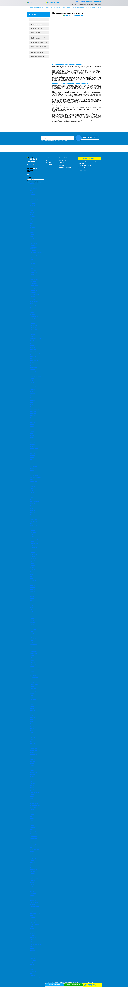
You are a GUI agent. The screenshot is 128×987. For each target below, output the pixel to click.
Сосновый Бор (33, 679)
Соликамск (33, 675)
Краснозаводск (34, 833)
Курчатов (32, 398)
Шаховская (33, 888)
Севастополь (33, 649)
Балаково (32, 604)
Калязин (32, 829)
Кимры (31, 459)
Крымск (32, 406)
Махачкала (33, 365)
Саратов (32, 209)
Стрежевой (33, 692)
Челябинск (33, 185)
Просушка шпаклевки (36, 24)
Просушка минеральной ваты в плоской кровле (39, 47)
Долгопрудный (34, 539)
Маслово (32, 964)
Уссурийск (32, 745)
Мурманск (32, 345)
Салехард (32, 622)
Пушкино (32, 231)
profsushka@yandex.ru (84, 168)
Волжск (32, 768)
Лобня (31, 380)
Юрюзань (32, 790)
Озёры (31, 842)
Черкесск (32, 556)
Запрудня (32, 877)
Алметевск (33, 638)
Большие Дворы (34, 921)
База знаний (68, 7)
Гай (30, 307)
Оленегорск (33, 270)
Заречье (32, 911)
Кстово (31, 404)
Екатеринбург (33, 525)
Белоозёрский (33, 869)
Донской (32, 536)
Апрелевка (33, 629)
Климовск (32, 441)
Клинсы (32, 437)
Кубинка (32, 402)
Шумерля (32, 662)
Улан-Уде (32, 737)
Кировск (32, 446)
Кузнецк (32, 391)
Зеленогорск (33, 800)
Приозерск (33, 196)
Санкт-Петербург (34, 682)
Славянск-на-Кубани (35, 668)
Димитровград (34, 543)
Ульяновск (32, 739)
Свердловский (34, 902)
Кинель (32, 457)
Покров (32, 238)
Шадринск (32, 657)
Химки (31, 499)
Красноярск (33, 411)
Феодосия (32, 314)
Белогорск (32, 589)
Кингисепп (32, 453)
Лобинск (32, 382)
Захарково (32, 958)
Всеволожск (33, 774)
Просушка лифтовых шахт (37, 52)
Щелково (32, 203)
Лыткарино (33, 371)
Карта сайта (49, 164)
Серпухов (32, 648)
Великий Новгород (35, 750)
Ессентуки (32, 512)
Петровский (33, 245)
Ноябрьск (32, 277)
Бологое (32, 578)
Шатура (32, 660)
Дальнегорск (33, 547)
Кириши (32, 452)
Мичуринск (33, 356)
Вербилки (32, 904)
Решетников (33, 937)
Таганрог (32, 703)
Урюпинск (32, 743)
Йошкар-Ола (33, 789)
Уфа (31, 190)
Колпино (32, 431)
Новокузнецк (33, 287)
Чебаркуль (32, 561)
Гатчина (32, 309)
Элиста (32, 517)
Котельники (33, 831)
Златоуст (32, 811)
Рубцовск (32, 219)
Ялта (31, 781)
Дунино (32, 957)
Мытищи (32, 340)
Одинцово (32, 274)
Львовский (32, 880)
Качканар (32, 483)
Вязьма (32, 776)
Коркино (32, 426)
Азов (31, 609)
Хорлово (32, 899)
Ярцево (32, 785)
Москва (35, 168)
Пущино (32, 234)
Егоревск (32, 527)
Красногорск (33, 413)
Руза (31, 218)
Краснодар (33, 415)
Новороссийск (33, 283)
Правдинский (33, 886)
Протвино (32, 194)
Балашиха (32, 602)
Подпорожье (33, 240)
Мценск (32, 362)
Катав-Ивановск (34, 466)
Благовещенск (33, 582)
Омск (31, 268)
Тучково (32, 864)
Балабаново (33, 605)
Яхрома (32, 860)
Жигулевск (33, 807)
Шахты (31, 659)
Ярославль (32, 787)
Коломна (32, 433)
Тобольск (32, 715)
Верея (31, 820)
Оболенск (32, 922)
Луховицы (32, 373)
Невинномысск (34, 321)
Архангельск (33, 627)
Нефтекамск (33, 327)
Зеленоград (33, 801)
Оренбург (32, 263)
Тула (31, 724)
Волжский (32, 770)
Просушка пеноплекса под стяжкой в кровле (38, 37)
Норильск (32, 296)
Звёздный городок (35, 913)
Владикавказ (33, 754)
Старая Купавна (34, 684)
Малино (32, 928)
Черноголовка (33, 554)
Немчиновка (33, 971)
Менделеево (33, 900)
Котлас (31, 420)
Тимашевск (33, 714)
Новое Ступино (34, 838)
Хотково (32, 497)
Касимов (32, 468)
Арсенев (32, 618)
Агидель (32, 814)
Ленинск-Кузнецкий (35, 386)
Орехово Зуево (34, 844)
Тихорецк (32, 710)
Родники (32, 915)
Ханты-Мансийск (34, 501)
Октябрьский (33, 272)
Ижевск (32, 484)
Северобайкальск (34, 651)
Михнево (32, 882)
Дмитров (32, 541)
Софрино (32, 873)
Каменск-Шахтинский (36, 477)
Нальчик (32, 331)
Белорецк (32, 587)
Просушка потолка (31, 7)
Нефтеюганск (33, 325)
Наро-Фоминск (34, 329)
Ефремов (32, 528)
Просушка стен (39, 7)
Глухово (32, 967)
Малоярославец (34, 364)
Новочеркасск (33, 292)
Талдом (32, 851)
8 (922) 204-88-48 (93, 1)
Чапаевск (32, 565)
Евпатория (32, 510)
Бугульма (32, 569)
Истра (31, 490)
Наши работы (82, 4)
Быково (32, 891)
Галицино (32, 310)
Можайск (32, 347)
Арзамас (32, 615)
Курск (31, 395)
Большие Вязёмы (34, 878)
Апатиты (32, 631)
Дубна (31, 534)
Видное (32, 752)
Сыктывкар (33, 699)
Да (27, 172)
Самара (32, 620)
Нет (30, 172)
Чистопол (32, 552)
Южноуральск (33, 794)
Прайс (74, 4)
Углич (31, 734)
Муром (31, 343)
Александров (33, 644)
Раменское (33, 227)
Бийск (31, 583)
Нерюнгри (32, 323)
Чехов (31, 855)
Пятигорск (32, 229)
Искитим (32, 492)
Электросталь (33, 521)
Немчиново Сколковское (33, 954)
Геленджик (33, 305)
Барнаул (32, 598)
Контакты (90, 4)
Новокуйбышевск (34, 288)
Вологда (32, 765)
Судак (31, 695)
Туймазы (32, 728)
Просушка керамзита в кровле (39, 42)
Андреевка (33, 893)
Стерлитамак (33, 690)
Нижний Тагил (33, 299)
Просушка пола (46, 7)
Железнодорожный (35, 805)
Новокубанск (33, 290)
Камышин (32, 474)
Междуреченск (34, 360)
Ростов (31, 221)
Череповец (33, 558)
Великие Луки (33, 748)
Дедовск (32, 545)
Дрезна (32, 825)
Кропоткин (33, 408)
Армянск (32, 624)
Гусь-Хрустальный (35, 505)
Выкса (31, 779)
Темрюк (32, 708)
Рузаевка (32, 216)
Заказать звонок (89, 138)
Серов (31, 646)
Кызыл (31, 387)
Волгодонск (33, 759)
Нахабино (32, 334)
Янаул (31, 816)
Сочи (31, 673)
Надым (31, 336)
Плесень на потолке (36, 19)
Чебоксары (33, 560)
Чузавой (32, 549)
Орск (31, 261)
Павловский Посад (35, 255)
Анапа (31, 635)
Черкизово (33, 935)
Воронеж (32, 187)
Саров (31, 207)
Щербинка (32, 205)
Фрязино (32, 312)
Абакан (32, 978)
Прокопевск (33, 198)
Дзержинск (33, 532)
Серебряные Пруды (35, 849)
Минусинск (33, 351)
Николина (32, 943)
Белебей (32, 593)
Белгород (32, 591)
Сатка (31, 201)
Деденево (32, 908)
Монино (32, 866)
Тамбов (32, 706)
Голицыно (32, 823)
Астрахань (32, 611)
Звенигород (33, 812)
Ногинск (32, 298)
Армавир (32, 626)
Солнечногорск (34, 677)
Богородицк (33, 580)
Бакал (31, 607)
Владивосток (33, 757)
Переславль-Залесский (36, 252)
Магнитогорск (33, 367)
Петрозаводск (33, 243)
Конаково (32, 430)
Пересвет (32, 845)
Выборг (32, 778)
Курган (31, 397)
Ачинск (32, 640)
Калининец (33, 827)
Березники (32, 585)
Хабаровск (32, 503)
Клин (31, 439)
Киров (31, 450)
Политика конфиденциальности (79, 7)
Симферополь (33, 664)
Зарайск (32, 796)
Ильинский (33, 895)
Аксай (31, 642)
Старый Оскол (34, 686)
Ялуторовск (33, 783)
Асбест (32, 613)
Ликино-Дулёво (34, 836)
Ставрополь (33, 688)
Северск (32, 655)
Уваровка (32, 933)
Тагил (31, 704)
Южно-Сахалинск (34, 792)
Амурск (32, 637)
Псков (31, 236)
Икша (31, 926)
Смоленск (32, 670)
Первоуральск (33, 250)
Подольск (32, 241)
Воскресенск (33, 772)
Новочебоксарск (34, 294)
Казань (31, 464)
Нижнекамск (33, 320)
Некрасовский (33, 889)
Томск (31, 719)
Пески (31, 931)
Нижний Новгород (35, 977)
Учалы (31, 732)
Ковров (32, 419)
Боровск (32, 818)
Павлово (32, 257)
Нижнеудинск (33, 318)
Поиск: (29, 177)
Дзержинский (33, 530)
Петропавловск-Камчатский (34, 248)
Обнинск (32, 276)
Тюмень (32, 726)
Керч (31, 461)
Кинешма (32, 455)
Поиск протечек (61, 7)
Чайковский (33, 563)
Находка (32, 332)
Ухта (31, 735)
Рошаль (32, 847)
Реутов (31, 223)
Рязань (31, 214)
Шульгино (32, 950)
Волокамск (33, 767)
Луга (31, 375)
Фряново (32, 884)
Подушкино (33, 960)
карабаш (32, 472)
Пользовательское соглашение (94, 7)
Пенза (31, 254)
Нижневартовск (34, 316)
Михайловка (33, 354)
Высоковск (33, 822)
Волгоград (32, 761)
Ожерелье (32, 840)
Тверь (31, 730)
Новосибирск (33, 188)
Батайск (32, 596)
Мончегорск (33, 349)
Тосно (31, 721)
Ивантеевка (33, 486)
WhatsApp (77, 984)
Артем (31, 616)
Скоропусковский (34, 906)
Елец (31, 523)
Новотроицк (33, 281)
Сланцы (32, 666)
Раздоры (32, 941)
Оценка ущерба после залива (38, 56)
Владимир (32, 756)
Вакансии (98, 4)
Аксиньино (32, 969)
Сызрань (32, 701)
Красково (32, 862)
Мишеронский (33, 930)
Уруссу (31, 741)
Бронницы (32, 572)
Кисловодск (33, 442)
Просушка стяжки (35, 32)
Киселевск (32, 444)
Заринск (32, 798)
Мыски (31, 342)
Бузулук (32, 567)
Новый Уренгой (34, 279)
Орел (31, 265)
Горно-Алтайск (34, 301)
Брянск (31, 571)
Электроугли (33, 519)
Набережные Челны (35, 338)
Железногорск (34, 803)
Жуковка (32, 948)
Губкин (31, 507)
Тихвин (31, 712)
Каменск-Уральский (35, 475)
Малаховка (33, 867)
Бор (31, 576)
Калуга (31, 479)
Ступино (32, 693)
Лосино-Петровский (35, 376)
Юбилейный (33, 858)
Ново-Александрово (35, 944)
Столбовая (33, 919)
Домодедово (33, 538)
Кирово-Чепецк (34, 448)
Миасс (31, 358)
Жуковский (33, 809)
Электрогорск (33, 856)
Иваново (32, 488)
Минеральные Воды (35, 353)
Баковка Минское (34, 952)
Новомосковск (34, 285)
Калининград (33, 481)
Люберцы (32, 369)
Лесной (32, 897)
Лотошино (32, 917)
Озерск (32, 259)
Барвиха (32, 946)
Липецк (32, 384)
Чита (31, 550)
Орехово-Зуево (34, 266)
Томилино (32, 853)
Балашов (32, 600)
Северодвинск (34, 653)
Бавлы (31, 594)
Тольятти (32, 717)
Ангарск (32, 633)
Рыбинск (32, 225)
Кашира (32, 470)
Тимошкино (33, 966)
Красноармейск (34, 417)
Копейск (32, 428)
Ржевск (32, 212)
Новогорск (32, 962)
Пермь (31, 192)
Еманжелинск (33, 516)
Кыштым (32, 389)
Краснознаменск (34, 409)
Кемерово (32, 462)
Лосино (32, 378)
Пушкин (32, 232)
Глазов (31, 303)
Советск (32, 681)
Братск (31, 574)
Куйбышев (32, 393)
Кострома (32, 422)
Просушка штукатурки (37, 28)
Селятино (32, 875)
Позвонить (56, 984)
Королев (32, 424)
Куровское (32, 834)
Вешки (31, 973)
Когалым (32, 435)
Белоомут (32, 910)
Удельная (32, 871)
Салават (32, 210)
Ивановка (32, 975)
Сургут (31, 697)
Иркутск (32, 495)
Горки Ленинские (34, 924)
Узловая (32, 746)
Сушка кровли (54, 7)
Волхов (32, 763)
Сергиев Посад (34, 199)
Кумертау (32, 400)
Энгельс (32, 514)
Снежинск (32, 671)
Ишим (31, 494)
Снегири (32, 939)
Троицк (32, 723)
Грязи (31, 508)
